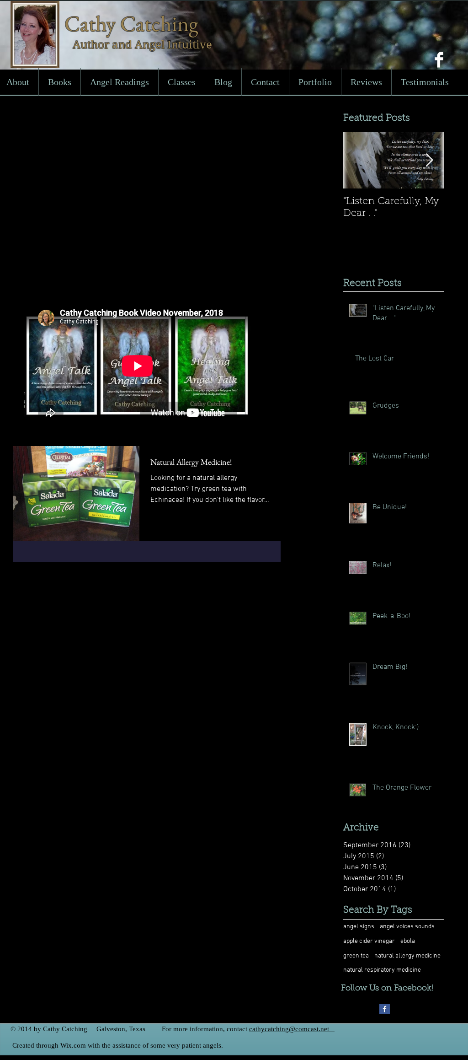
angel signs (358, 927)
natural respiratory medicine (382, 970)
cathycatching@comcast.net (289, 1029)
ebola (407, 941)
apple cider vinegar (369, 941)
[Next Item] (429, 161)
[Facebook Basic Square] (384, 1009)
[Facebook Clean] (439, 60)
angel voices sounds (407, 927)
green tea (356, 956)
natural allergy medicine (407, 956)
